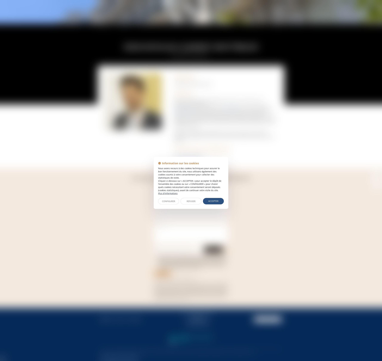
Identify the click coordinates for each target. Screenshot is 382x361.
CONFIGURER (168, 201)
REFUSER (191, 201)
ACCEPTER (213, 201)
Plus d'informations (168, 193)
